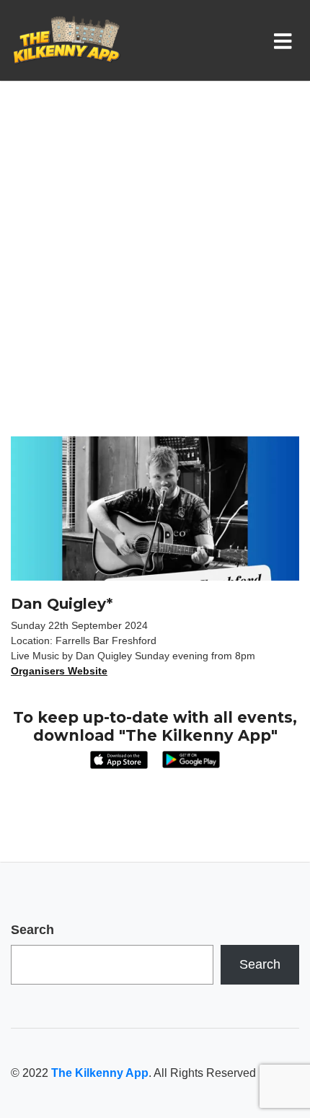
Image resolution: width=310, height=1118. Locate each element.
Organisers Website (59, 671)
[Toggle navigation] (286, 40)
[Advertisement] (155, 274)
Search (32, 930)
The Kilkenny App (100, 1073)
